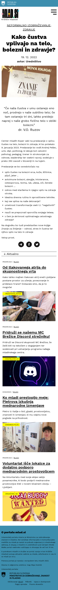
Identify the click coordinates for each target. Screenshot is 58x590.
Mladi (16, 262)
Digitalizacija (12, 359)
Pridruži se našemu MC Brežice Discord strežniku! (26, 334)
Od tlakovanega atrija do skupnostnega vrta (24, 269)
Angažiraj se (11, 494)
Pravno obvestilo (36, 584)
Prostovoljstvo (13, 294)
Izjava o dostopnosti (42, 582)
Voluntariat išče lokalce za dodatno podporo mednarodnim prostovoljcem (29, 467)
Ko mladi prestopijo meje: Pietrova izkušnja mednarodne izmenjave (26, 401)
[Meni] (54, 12)
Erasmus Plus (12, 425)
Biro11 (20, 582)
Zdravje (29, 29)
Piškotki (28, 582)
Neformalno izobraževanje (29, 25)
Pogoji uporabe (21, 584)
